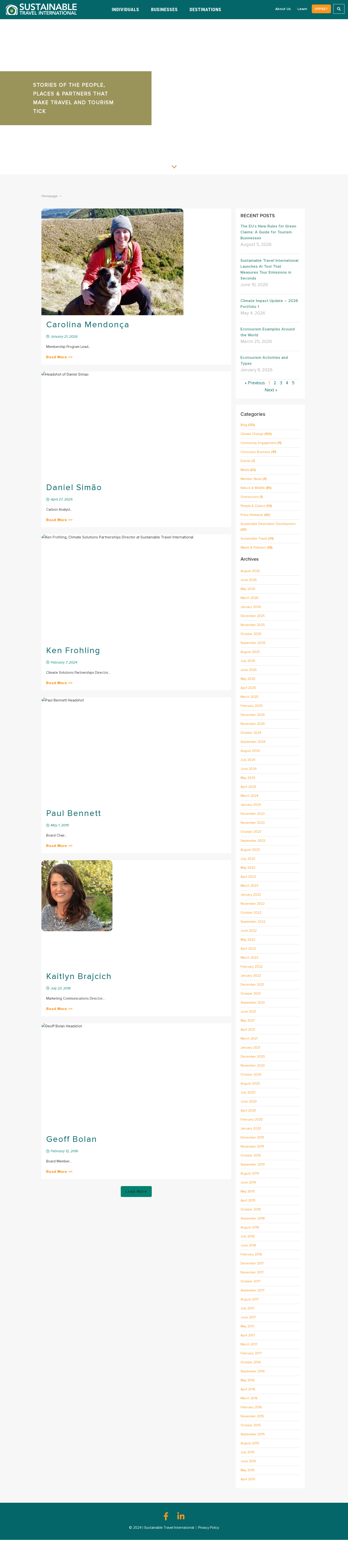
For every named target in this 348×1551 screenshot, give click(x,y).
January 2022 (251, 976)
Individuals (125, 9)
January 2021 (250, 1048)
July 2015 (247, 1452)
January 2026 (251, 607)
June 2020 (249, 1101)
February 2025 (252, 706)
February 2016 (251, 1407)
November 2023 (253, 823)
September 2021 (253, 1003)
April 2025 (248, 688)
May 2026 (248, 589)
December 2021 (252, 985)
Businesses (164, 9)
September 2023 (253, 841)
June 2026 (249, 580)
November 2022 (253, 904)
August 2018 (250, 1227)
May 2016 (247, 1380)
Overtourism (250, 497)
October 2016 (251, 1362)
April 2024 (248, 787)
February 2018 (251, 1254)
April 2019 (248, 1200)
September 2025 (253, 643)
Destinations (205, 9)
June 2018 (248, 1245)
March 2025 (249, 697)
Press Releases (252, 515)
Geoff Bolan (71, 1139)
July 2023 (248, 859)
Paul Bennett (73, 813)
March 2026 (249, 598)
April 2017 (248, 1335)
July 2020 (248, 1092)
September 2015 (253, 1434)
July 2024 (248, 760)
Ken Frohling (73, 650)
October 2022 (251, 913)
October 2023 (251, 832)
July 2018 (247, 1236)
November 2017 (252, 1272)
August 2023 (250, 850)
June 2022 (249, 931)
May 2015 (247, 1470)
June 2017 (248, 1317)
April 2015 (248, 1479)
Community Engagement (258, 443)
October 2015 (251, 1425)
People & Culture (253, 506)
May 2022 (248, 940)
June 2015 (248, 1461)
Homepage (49, 196)
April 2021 (248, 1030)
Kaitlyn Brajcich (79, 976)
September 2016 (253, 1371)
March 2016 (249, 1398)
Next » (271, 390)
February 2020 (252, 1119)
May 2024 (248, 778)
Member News (251, 479)
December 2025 (253, 616)
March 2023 (249, 886)
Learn (302, 9)
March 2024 (249, 796)
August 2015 (250, 1443)
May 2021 (247, 1021)
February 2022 (252, 967)
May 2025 (248, 679)
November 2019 (252, 1146)
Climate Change (252, 434)
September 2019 (253, 1164)
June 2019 (248, 1182)
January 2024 (251, 805)
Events (245, 461)
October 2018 (251, 1209)
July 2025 (248, 661)
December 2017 (252, 1263)
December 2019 (252, 1137)
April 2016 (248, 1389)
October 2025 (251, 634)
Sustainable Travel (254, 538)
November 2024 (253, 724)
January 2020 (251, 1128)
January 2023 (251, 895)
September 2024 (253, 742)
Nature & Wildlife (253, 488)
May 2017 (247, 1326)
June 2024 (249, 769)
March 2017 (249, 1344)
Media (245, 470)
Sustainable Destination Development (268, 524)
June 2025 (249, 670)
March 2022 (249, 958)
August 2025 (250, 652)
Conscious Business (255, 452)
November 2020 (253, 1066)
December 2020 (253, 1057)
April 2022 (248, 949)
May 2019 (247, 1191)
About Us (283, 9)
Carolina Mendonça (87, 324)
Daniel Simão (74, 487)
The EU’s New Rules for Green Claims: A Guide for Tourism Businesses (268, 232)
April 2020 (248, 1110)
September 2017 (252, 1290)
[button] (136, 1191)
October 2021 (251, 994)
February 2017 (251, 1353)
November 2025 (253, 625)
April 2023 (248, 877)
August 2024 (250, 751)
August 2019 (250, 1173)
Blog (244, 425)
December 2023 (253, 814)
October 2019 (251, 1155)
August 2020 (250, 1083)
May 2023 (248, 868)
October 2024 (251, 733)
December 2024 (253, 715)
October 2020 (251, 1074)
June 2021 (248, 1012)
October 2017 (250, 1281)
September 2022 (253, 922)
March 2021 (249, 1039)
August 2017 (250, 1299)
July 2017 (247, 1308)
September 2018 (253, 1218)
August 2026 (250, 571)
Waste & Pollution (253, 547)
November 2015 (252, 1416)
